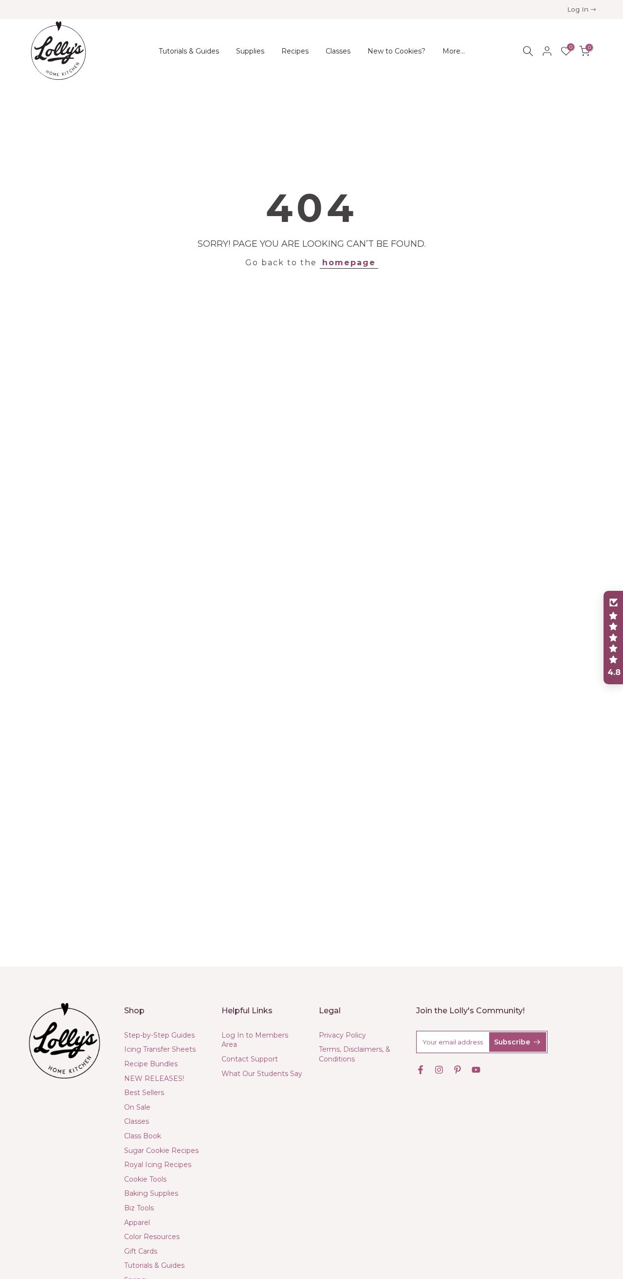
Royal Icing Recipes (157, 1164)
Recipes (295, 51)
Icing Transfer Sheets (160, 1049)
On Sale (137, 1107)
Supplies (250, 51)
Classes (338, 51)
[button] (613, 637)
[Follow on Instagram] (439, 1070)
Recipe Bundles (151, 1064)
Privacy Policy (342, 1035)
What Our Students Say (261, 1073)
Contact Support (249, 1059)
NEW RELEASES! (154, 1078)
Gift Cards (140, 1251)
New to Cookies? (396, 51)
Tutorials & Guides (189, 51)
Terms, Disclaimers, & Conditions (354, 1054)
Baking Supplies (151, 1193)
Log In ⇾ (581, 9)
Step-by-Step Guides (159, 1035)
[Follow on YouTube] (476, 1070)
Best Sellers (144, 1092)
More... (453, 51)
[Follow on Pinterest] (457, 1070)
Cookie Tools (145, 1179)
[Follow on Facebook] (420, 1070)
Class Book (142, 1136)
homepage (349, 262)
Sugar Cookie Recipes (161, 1150)
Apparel (137, 1222)
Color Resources (152, 1236)
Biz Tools (139, 1208)
